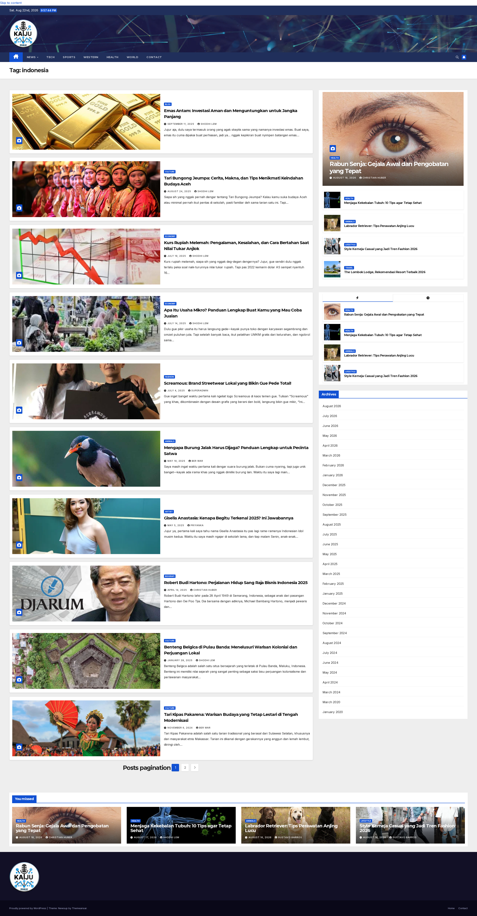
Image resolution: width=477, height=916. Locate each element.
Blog (167, 104)
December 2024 (334, 603)
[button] (457, 57)
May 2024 (330, 672)
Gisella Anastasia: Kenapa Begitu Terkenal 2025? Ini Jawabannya (228, 518)
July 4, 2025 (177, 390)
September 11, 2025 (181, 124)
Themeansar (79, 908)
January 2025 (333, 593)
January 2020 (333, 712)
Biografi (169, 576)
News (32, 57)
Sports (69, 57)
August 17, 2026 (145, 837)
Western (90, 57)
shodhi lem (209, 124)
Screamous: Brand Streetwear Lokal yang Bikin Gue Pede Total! (227, 383)
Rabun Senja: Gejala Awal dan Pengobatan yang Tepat (389, 167)
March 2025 (331, 574)
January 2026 (333, 475)
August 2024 (332, 643)
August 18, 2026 (345, 177)
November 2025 (334, 495)
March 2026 (331, 455)
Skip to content (11, 3)
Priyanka (197, 525)
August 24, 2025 (180, 191)
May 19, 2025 (177, 460)
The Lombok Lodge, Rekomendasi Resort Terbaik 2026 (384, 272)
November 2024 (334, 613)
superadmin (199, 390)
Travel (349, 268)
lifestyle (350, 245)
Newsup (63, 908)
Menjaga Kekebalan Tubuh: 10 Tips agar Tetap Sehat (382, 203)
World (132, 57)
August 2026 (332, 406)
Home (451, 908)
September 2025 (335, 514)
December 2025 (334, 485)
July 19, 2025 (177, 256)
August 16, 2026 (260, 837)
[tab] (358, 298)
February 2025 (333, 584)
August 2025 (332, 524)
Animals (169, 441)
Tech (50, 57)
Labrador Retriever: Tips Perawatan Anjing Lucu (379, 226)
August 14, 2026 (375, 837)
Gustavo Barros (290, 837)
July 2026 (330, 416)
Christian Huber (205, 590)
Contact (154, 57)
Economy (170, 236)
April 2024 (330, 682)
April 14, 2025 (178, 590)
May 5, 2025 (176, 525)
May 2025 (330, 554)
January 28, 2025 (180, 660)
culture (169, 172)
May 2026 (330, 436)
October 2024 (333, 623)
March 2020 (331, 702)
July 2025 (330, 534)
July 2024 (330, 653)
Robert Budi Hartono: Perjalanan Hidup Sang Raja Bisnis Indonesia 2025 (235, 582)
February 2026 (333, 465)
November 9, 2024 (180, 727)
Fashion (169, 377)
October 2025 (332, 505)
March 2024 (331, 692)
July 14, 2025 (177, 323)
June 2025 (330, 544)
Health (113, 57)
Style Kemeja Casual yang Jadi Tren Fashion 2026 (380, 249)
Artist (169, 512)
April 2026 (330, 445)
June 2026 (330, 426)
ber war (197, 460)
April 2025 (330, 564)
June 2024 (330, 662)
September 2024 (335, 633)
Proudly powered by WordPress (28, 908)
